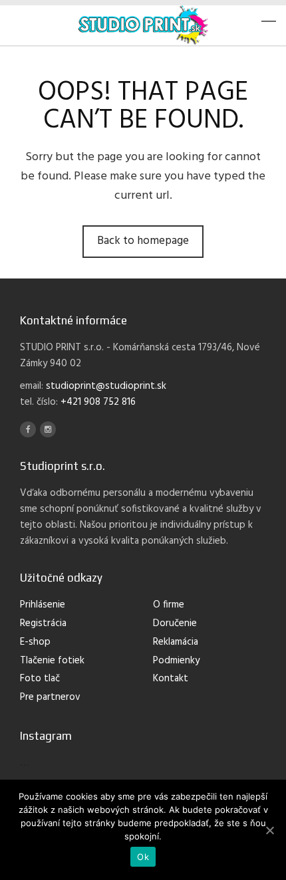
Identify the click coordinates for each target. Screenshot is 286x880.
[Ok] (269, 830)
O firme (168, 605)
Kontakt (170, 679)
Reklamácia (175, 642)
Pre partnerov (50, 697)
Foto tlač (40, 679)
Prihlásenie (42, 605)
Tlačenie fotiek (52, 661)
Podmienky (176, 661)
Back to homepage (143, 241)
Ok (143, 856)
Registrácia (43, 623)
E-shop (35, 642)
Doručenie (175, 623)
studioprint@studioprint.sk (106, 386)
